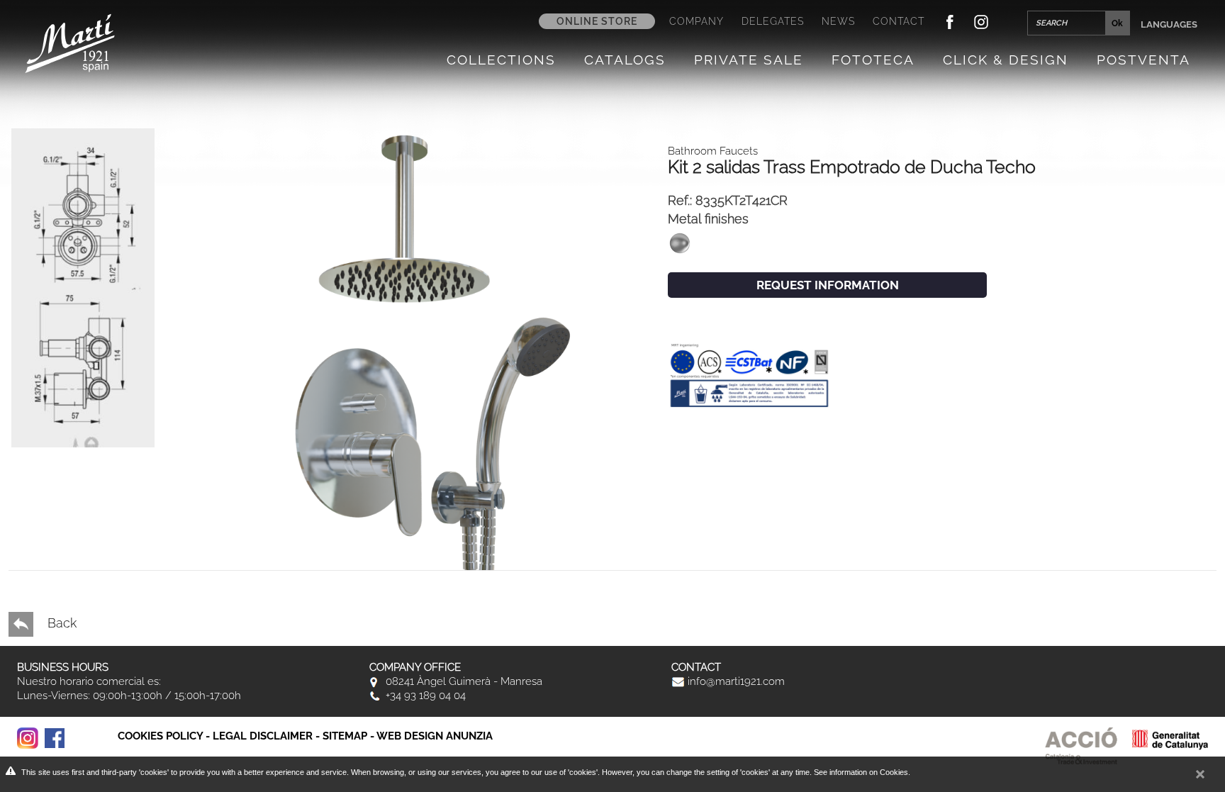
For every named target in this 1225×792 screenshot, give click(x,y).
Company (696, 21)
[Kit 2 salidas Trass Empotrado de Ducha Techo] (83, 373)
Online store (596, 21)
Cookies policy (160, 736)
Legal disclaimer (263, 736)
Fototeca (873, 59)
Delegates (773, 21)
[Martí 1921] (70, 42)
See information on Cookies (861, 772)
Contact (898, 21)
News (838, 21)
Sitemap (345, 736)
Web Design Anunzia (434, 736)
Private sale (748, 59)
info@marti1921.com (735, 681)
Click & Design (1005, 59)
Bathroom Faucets (713, 151)
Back (60, 622)
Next (66, 454)
